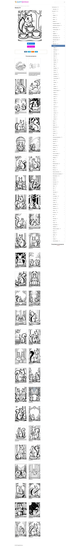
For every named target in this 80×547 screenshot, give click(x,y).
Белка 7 (30, 286)
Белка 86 (31, 113)
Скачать (31, 46)
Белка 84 (31, 132)
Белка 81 (17, 171)
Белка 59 (31, 402)
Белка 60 (31, 383)
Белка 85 (17, 132)
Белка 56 (17, 440)
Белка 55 (31, 440)
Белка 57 (31, 421)
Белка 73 (31, 248)
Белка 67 (17, 325)
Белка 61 (17, 383)
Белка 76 (17, 229)
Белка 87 (17, 113)
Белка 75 (31, 229)
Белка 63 (17, 363)
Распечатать (31, 43)
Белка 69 (17, 306)
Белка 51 (31, 479)
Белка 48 (31, 517)
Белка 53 (31, 460)
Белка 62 (31, 363)
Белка (16, 74)
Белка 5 (30, 498)
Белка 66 (31, 325)
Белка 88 (31, 94)
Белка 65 (17, 344)
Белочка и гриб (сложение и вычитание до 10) (34, 75)
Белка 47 (17, 536)
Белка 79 (31, 190)
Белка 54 (17, 460)
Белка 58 (17, 421)
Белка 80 (31, 171)
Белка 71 (31, 267)
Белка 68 (31, 306)
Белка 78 (17, 209)
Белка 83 (17, 152)
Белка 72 (17, 267)
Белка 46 (31, 536)
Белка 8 (16, 190)
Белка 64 (31, 344)
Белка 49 (17, 517)
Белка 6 (16, 402)
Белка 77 (31, 209)
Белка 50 (17, 498)
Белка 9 (16, 94)
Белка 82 (31, 152)
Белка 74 (17, 248)
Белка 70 (17, 286)
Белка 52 (17, 479)
